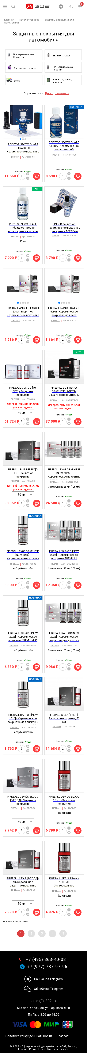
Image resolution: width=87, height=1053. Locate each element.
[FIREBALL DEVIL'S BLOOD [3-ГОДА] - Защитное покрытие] (22, 776)
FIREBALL (15, 321)
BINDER (55, 236)
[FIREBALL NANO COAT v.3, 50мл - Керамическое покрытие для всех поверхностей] (64, 285)
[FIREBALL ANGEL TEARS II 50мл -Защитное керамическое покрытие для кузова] (22, 285)
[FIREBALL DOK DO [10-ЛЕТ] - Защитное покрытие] (22, 367)
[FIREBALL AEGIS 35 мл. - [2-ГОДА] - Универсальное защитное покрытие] (64, 858)
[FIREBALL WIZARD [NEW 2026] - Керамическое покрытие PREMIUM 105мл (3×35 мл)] (64, 530)
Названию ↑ (62, 93)
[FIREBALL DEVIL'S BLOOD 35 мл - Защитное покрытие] (64, 776)
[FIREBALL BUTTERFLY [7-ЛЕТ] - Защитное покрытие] (22, 449)
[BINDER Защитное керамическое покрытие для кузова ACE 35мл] (64, 203)
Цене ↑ (49, 93)
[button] (20, 139)
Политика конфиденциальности (28, 1036)
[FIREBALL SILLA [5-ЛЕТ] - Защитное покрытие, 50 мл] (64, 694)
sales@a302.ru (43, 1000)
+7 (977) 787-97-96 (47, 966)
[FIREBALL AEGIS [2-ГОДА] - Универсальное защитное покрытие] (22, 858)
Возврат (63, 1036)
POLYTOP (15, 157)
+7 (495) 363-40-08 (46, 959)
